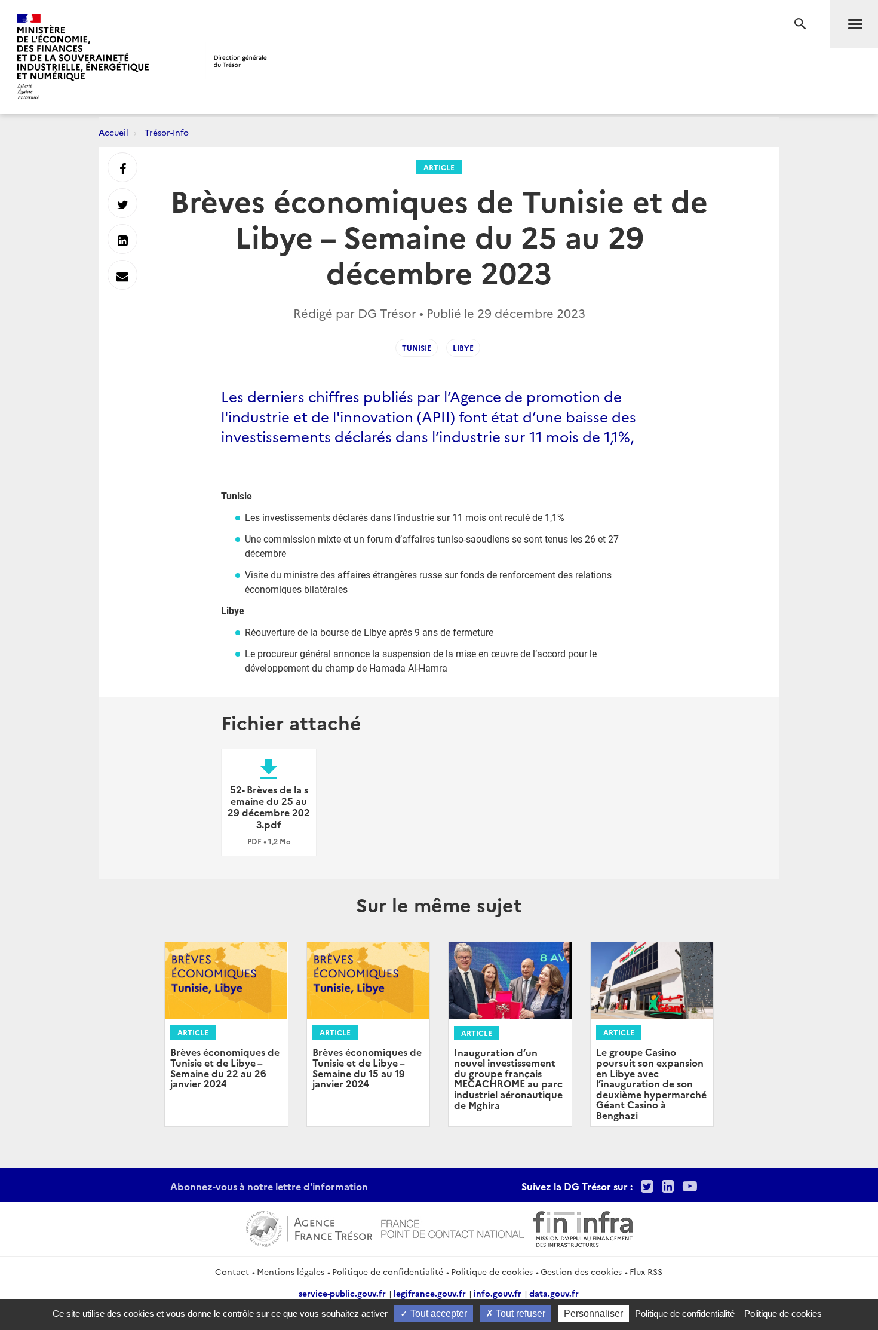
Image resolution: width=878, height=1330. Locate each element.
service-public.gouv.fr (342, 1293)
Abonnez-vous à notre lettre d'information (269, 1186)
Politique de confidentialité (387, 1271)
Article (439, 167)
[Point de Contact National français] (452, 1227)
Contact (232, 1271)
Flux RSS (646, 1271)
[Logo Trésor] (236, 60)
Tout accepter (437, 1313)
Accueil (113, 132)
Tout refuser (519, 1313)
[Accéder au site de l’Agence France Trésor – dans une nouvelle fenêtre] (309, 1227)
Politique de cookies (492, 1271)
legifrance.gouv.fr (430, 1293)
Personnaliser (593, 1313)
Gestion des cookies (581, 1271)
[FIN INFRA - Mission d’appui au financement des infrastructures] (583, 1227)
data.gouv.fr (554, 1293)
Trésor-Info (167, 132)
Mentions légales (290, 1271)
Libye (463, 347)
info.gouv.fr (497, 1293)
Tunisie (416, 347)
